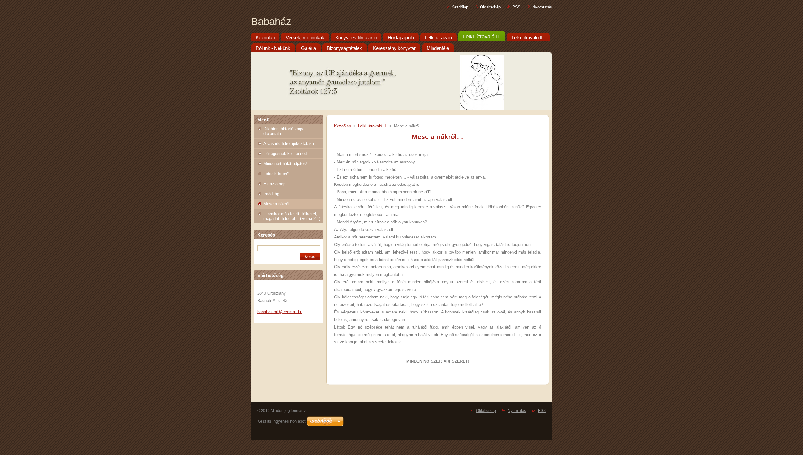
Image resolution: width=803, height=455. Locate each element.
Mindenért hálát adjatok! (285, 163)
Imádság (271, 193)
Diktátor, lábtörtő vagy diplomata (283, 131)
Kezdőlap (459, 7)
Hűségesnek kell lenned (285, 153)
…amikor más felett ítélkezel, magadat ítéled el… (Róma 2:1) (291, 216)
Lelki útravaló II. (372, 126)
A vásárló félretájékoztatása (288, 143)
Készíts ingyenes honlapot (281, 421)
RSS (516, 7)
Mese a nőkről (276, 203)
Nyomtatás (542, 7)
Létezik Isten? (276, 173)
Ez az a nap (274, 183)
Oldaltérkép (490, 7)
